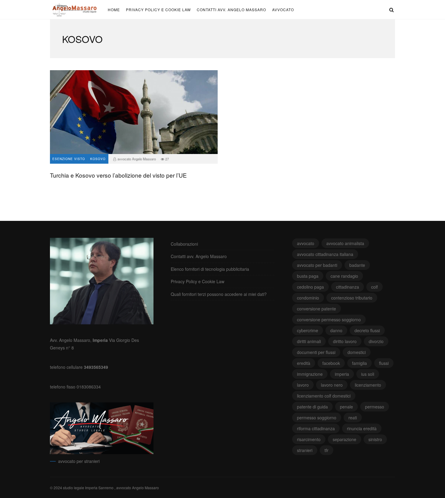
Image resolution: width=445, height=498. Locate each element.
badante (357, 265)
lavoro (303, 385)
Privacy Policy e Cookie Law (158, 9)
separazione (344, 439)
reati (352, 417)
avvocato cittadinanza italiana (325, 254)
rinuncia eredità (362, 428)
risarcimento (309, 439)
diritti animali (309, 341)
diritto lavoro (345, 341)
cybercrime (307, 330)
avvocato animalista (345, 243)
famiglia (359, 363)
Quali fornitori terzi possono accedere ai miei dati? (219, 294)
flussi (384, 363)
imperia (342, 374)
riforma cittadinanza (316, 428)
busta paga (307, 276)
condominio (308, 298)
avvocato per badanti (317, 265)
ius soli (367, 374)
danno (336, 330)
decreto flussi (367, 330)
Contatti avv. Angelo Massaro (231, 9)
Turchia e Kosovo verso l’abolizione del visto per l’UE (134, 112)
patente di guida (312, 407)
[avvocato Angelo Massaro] (75, 11)
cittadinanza (347, 287)
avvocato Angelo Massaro (136, 158)
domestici (357, 352)
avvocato (283, 9)
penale (346, 407)
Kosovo (98, 159)
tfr (326, 450)
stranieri (304, 450)
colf (374, 287)
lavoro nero (332, 385)
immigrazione (310, 374)
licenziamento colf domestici (324, 396)
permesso (374, 407)
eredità (303, 363)
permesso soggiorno (316, 417)
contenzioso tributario (351, 298)
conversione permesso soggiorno (329, 319)
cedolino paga (310, 287)
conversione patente (316, 309)
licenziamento (368, 385)
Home (114, 9)
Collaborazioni (184, 244)
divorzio (376, 341)
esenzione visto (68, 159)
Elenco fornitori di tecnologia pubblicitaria (210, 269)
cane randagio (344, 276)
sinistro (375, 439)
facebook (331, 363)
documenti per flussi (316, 352)
